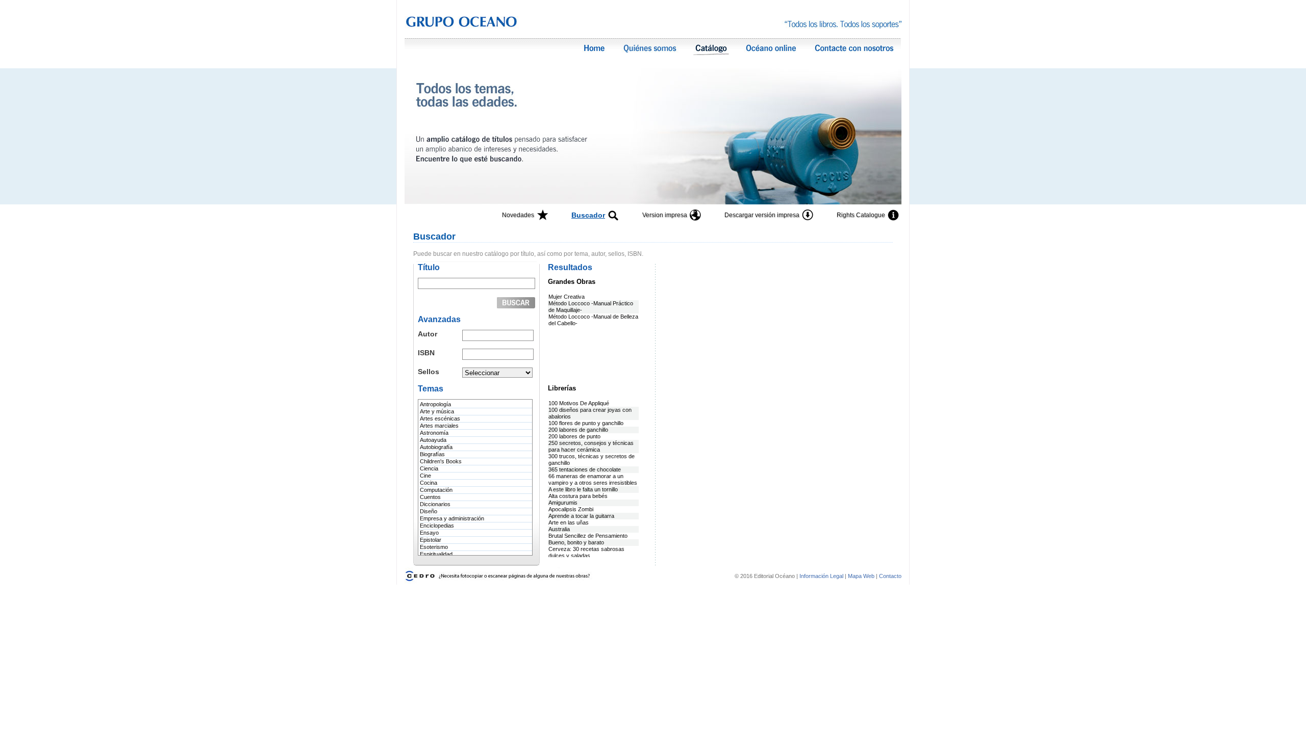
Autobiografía (436, 447)
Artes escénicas (440, 418)
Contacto (890, 576)
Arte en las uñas (568, 522)
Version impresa (664, 215)
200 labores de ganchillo (578, 430)
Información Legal (822, 576)
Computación (436, 490)
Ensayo (429, 533)
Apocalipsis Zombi (570, 509)
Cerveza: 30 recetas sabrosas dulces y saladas (586, 552)
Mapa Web (861, 576)
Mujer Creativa (566, 297)
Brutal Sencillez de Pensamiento (587, 536)
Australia (559, 529)
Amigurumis (562, 503)
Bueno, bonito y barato (576, 542)
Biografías (432, 454)
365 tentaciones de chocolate (584, 469)
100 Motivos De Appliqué (578, 403)
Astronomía (434, 433)
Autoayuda (433, 440)
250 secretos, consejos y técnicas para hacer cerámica (591, 446)
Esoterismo (434, 547)
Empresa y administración (452, 518)
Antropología (435, 404)
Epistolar (430, 540)
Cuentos (430, 497)
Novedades (518, 215)
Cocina (428, 483)
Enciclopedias (437, 525)
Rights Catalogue (861, 215)
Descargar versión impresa (761, 215)
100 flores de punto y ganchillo (585, 423)
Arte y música (437, 411)
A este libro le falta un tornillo (583, 489)
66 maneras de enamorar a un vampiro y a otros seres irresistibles (592, 479)
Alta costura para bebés (578, 496)
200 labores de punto (574, 436)
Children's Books (441, 461)
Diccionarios (435, 504)
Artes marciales (439, 426)
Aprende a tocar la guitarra (581, 516)
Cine (425, 476)
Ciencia (429, 468)
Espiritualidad (436, 554)
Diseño (428, 511)
